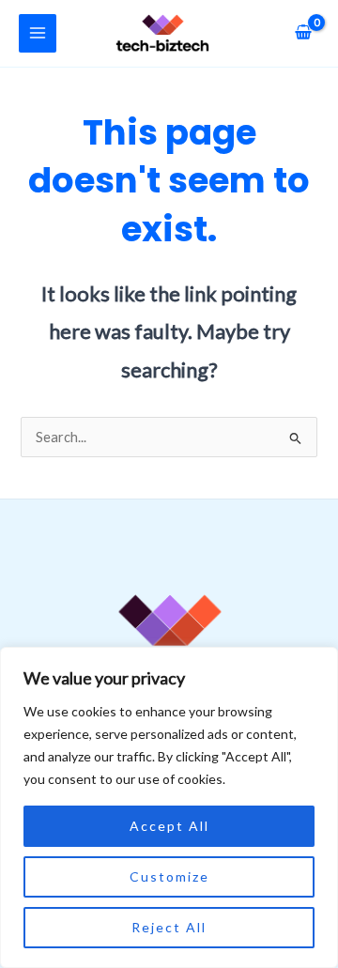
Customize (169, 876)
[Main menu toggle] (37, 33)
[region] (169, 807)
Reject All (169, 927)
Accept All (169, 826)
